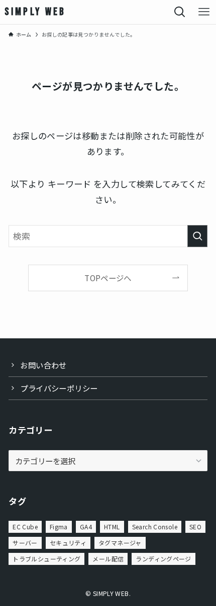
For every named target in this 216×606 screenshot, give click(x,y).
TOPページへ (108, 277)
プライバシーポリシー (58, 387)
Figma (59, 526)
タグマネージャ (120, 542)
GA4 (86, 526)
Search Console (154, 526)
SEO (195, 526)
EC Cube (25, 526)
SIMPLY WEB (35, 12)
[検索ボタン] (180, 12)
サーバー (25, 542)
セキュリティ (68, 542)
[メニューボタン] (204, 12)
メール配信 (108, 558)
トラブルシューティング (46, 558)
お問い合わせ (43, 364)
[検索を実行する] (197, 236)
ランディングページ (163, 558)
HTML (112, 526)
